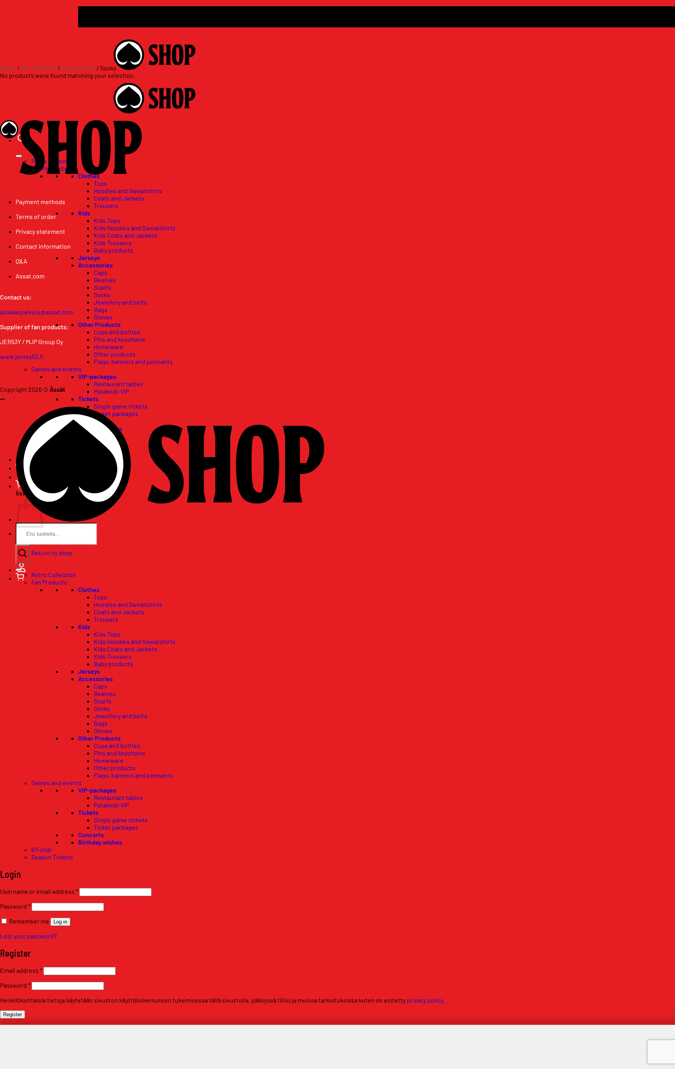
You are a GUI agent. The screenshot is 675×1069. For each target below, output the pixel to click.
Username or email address (39, 891)
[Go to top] (2, 399)
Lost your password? (28, 936)
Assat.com (30, 276)
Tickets (88, 398)
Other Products (99, 324)
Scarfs (102, 287)
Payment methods (40, 201)
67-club (41, 849)
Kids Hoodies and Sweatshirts (134, 227)
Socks (102, 294)
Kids (84, 213)
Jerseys (89, 257)
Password (15, 906)
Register (12, 1014)
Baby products (113, 250)
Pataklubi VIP (111, 391)
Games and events (56, 369)
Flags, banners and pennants (133, 361)
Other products (115, 354)
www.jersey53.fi (22, 356)
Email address (21, 970)
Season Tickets (52, 857)
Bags (100, 309)
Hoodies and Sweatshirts (128, 190)
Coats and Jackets (119, 198)
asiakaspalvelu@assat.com (36, 312)
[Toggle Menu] (19, 570)
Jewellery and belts (120, 302)
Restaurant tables (118, 383)
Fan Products (39, 68)
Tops (100, 597)
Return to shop (51, 552)
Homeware (108, 346)
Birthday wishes (100, 842)
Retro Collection (53, 574)
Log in (60, 922)
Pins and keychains (119, 339)
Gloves (103, 317)
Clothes (89, 589)
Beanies (105, 279)
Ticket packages (116, 827)
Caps (100, 272)
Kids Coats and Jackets (125, 235)
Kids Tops (107, 220)
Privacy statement (40, 231)
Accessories (95, 265)
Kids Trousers (113, 242)
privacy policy (425, 1000)
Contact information (43, 246)
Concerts (91, 834)
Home (8, 68)
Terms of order (36, 216)
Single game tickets (121, 406)
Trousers (106, 205)
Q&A (21, 261)
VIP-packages (97, 376)
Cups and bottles (117, 331)
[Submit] (23, 554)
